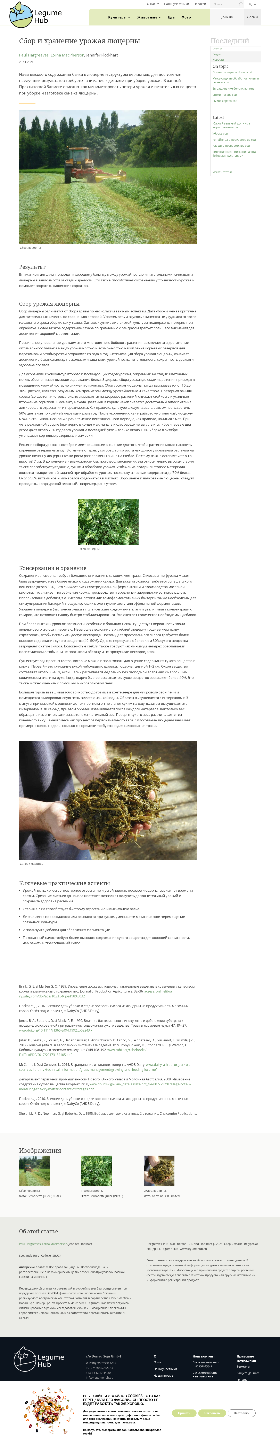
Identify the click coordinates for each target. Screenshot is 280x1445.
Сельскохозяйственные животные (206, 1374)
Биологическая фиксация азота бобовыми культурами (234, 154)
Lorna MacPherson (67, 55)
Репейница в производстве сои (234, 140)
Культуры (117, 17)
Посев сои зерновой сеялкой (232, 72)
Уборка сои (220, 133)
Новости (200, 4)
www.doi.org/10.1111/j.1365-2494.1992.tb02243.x (55, 1030)
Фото (186, 17)
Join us (227, 17)
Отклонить (212, 1413)
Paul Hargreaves (34, 55)
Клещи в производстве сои (231, 145)
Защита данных (247, 1373)
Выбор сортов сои (225, 101)
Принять (184, 1413)
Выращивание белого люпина (234, 88)
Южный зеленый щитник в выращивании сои (231, 125)
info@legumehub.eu (99, 1377)
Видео (217, 54)
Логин (252, 17)
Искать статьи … (224, 172)
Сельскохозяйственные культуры (206, 1364)
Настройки (241, 1413)
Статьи (217, 49)
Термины (243, 1366)
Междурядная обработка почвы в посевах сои (236, 80)
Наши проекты (164, 1375)
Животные (147, 17)
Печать (242, 1380)
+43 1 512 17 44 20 (98, 1373)
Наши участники (176, 4)
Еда (171, 17)
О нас (151, 4)
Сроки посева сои (225, 95)
